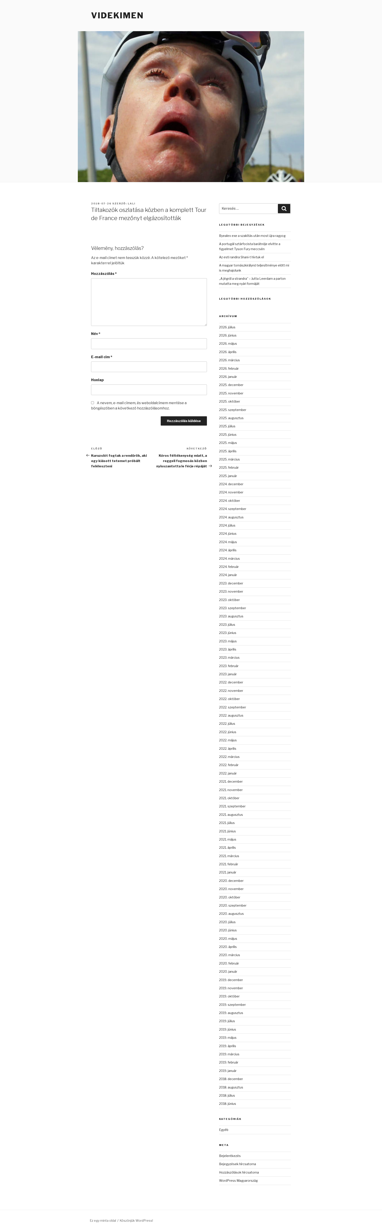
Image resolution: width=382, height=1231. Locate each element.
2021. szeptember (232, 806)
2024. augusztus (231, 517)
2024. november (231, 492)
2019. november (231, 988)
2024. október (229, 500)
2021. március (229, 856)
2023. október (229, 600)
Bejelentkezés (230, 1156)
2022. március (229, 757)
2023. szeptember (232, 608)
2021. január (227, 872)
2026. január (228, 377)
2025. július (227, 426)
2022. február (229, 765)
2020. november (231, 889)
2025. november (231, 393)
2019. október (229, 996)
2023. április (227, 649)
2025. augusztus (231, 418)
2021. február (228, 864)
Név (95, 334)
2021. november (231, 790)
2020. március (229, 955)
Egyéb (223, 1130)
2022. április (227, 748)
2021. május (227, 839)
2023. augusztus (231, 616)
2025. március (229, 459)
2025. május (228, 443)
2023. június (227, 633)
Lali (132, 203)
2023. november (231, 591)
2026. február (229, 368)
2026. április (228, 352)
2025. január (228, 476)
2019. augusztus (231, 1013)
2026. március (229, 360)
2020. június (228, 930)
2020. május (228, 938)
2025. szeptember (232, 410)
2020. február (229, 963)
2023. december (231, 583)
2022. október (229, 699)
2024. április (228, 550)
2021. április (227, 847)
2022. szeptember (232, 707)
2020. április (228, 947)
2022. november (231, 691)
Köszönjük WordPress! (136, 1220)
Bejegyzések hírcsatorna (237, 1164)
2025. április (228, 451)
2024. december (231, 484)
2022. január (228, 773)
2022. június (227, 732)
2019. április (227, 1046)
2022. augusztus (231, 715)
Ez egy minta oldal (103, 1220)
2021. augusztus (231, 814)
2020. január (228, 971)
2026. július (227, 327)
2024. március (229, 558)
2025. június (228, 434)
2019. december (231, 980)
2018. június (227, 1103)
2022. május (228, 740)
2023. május (228, 641)
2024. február (229, 567)
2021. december (231, 781)
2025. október (229, 401)
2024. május (228, 542)
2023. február (229, 666)
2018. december (231, 1079)
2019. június (227, 1029)
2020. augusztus (231, 913)
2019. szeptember (232, 1004)
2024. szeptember (232, 509)
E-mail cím (101, 357)
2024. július (227, 525)
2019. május (228, 1037)
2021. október (229, 798)
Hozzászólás (104, 274)
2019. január (228, 1071)
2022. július (227, 723)
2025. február (229, 467)
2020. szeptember (232, 905)
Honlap (97, 380)
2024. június (228, 533)
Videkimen (117, 15)
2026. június (228, 335)
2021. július (227, 823)
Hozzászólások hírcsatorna (239, 1172)
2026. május (228, 343)
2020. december (231, 881)
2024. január (228, 575)
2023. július (227, 624)
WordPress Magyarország (238, 1180)
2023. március (229, 657)
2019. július (227, 1021)
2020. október (229, 897)
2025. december (231, 385)
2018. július (227, 1095)
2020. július (227, 922)
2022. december (231, 682)
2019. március (229, 1054)
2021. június (227, 831)
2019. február (228, 1062)
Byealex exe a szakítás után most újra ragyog (252, 236)
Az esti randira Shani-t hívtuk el (241, 257)
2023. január (228, 674)
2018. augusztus (231, 1087)
